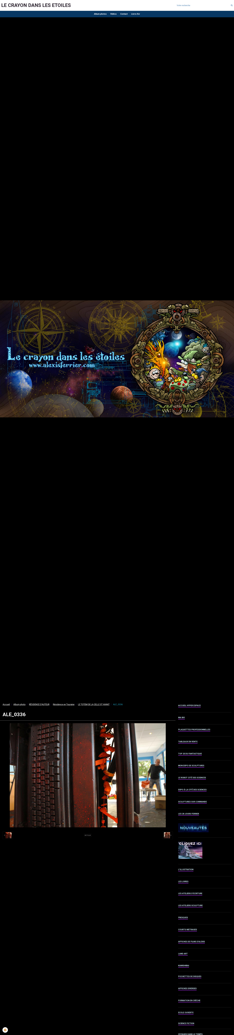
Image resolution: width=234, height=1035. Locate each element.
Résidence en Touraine (63, 704)
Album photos (100, 14)
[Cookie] (5, 1030)
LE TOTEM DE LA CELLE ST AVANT (94, 704)
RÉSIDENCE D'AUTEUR (39, 704)
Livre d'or (135, 14)
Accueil (6, 704)
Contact (124, 14)
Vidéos (113, 14)
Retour (88, 835)
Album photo (19, 704)
